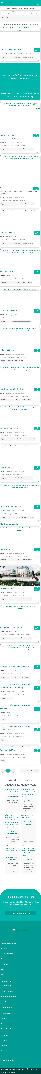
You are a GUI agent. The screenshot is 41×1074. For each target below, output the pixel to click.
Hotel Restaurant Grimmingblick (11, 389)
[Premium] (37, 782)
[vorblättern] (35, 37)
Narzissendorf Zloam (7, 188)
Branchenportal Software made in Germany (13, 1069)
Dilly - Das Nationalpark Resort (11, 506)
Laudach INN (5, 729)
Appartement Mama (7, 271)
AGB (2, 1023)
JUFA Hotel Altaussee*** (8, 311)
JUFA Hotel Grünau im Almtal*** (11, 49)
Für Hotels (4, 948)
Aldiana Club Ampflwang (9, 428)
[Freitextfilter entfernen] (32, 3)
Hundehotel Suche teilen (31, 771)
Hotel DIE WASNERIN (8, 135)
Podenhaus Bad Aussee (8, 750)
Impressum (4, 1018)
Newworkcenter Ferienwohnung (11, 688)
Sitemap (3, 975)
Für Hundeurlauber (7, 953)
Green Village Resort (28, 823)
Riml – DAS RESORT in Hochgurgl (12, 858)
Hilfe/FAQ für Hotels (7, 986)
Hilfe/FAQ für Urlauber (8, 991)
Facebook (4, 1040)
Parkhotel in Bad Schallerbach (11, 627)
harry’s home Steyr (6, 588)
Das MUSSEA (28, 859)
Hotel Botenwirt (5, 549)
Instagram (4, 1045)
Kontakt (5, 964)
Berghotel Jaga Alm (28, 801)
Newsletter (4, 1051)
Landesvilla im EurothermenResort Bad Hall (15, 667)
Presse (3, 959)
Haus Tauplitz (5, 467)
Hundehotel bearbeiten (8, 996)
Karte (20, 13)
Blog (2, 969)
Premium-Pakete (6, 1007)
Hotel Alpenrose (6, 708)
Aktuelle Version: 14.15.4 (7, 1072)
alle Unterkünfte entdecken (21, 913)
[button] (3, 771)
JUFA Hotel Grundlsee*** (9, 232)
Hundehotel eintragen (8, 1002)
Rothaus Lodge (12, 796)
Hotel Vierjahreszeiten (12, 832)
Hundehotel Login (9, 1060)
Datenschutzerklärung (8, 1029)
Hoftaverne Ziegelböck (8, 350)
